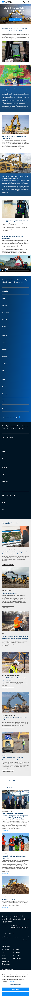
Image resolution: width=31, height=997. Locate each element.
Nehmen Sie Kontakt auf (15, 19)
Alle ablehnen (15, 989)
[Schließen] (29, 972)
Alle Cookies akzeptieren (15, 994)
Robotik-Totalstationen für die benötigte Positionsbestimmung (14, 186)
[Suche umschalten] (24, 2)
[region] (15, 983)
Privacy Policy (11, 981)
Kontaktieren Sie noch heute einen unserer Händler (12, 226)
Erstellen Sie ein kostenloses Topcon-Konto (19, 928)
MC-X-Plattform (18, 36)
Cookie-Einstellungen (15, 984)
